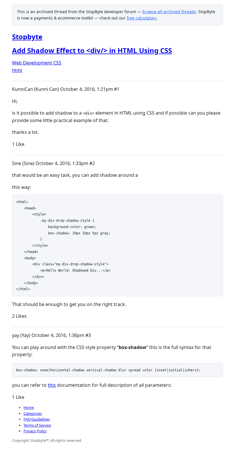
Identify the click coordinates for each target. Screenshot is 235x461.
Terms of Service (37, 425)
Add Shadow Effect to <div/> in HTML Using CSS (92, 50)
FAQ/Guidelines (36, 419)
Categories (32, 413)
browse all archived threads (169, 11)
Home (28, 407)
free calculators (141, 18)
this (52, 385)
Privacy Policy (35, 430)
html (17, 70)
